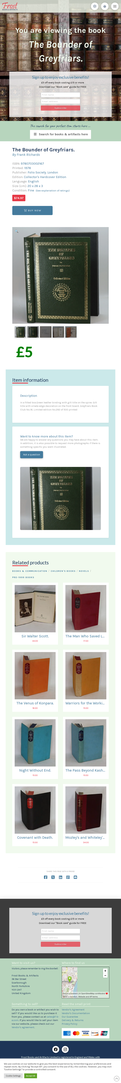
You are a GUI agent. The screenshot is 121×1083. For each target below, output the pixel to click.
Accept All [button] (30, 1076)
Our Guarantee (70, 1016)
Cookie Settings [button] (13, 1076)
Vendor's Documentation (76, 1013)
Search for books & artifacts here (63, 134)
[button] (94, 6)
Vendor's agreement (23, 1027)
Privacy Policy (69, 1023)
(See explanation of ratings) (53, 190)
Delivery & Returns (73, 1020)
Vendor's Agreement (73, 1009)
